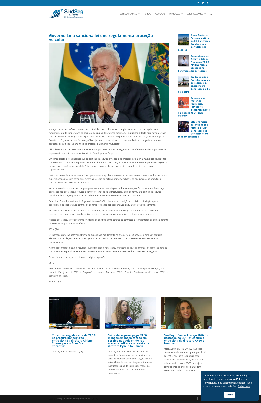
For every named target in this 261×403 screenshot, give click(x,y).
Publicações (174, 14)
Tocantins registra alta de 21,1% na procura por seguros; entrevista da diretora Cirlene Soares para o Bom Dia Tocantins (74, 340)
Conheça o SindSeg (128, 14)
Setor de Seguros (195, 14)
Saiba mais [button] (244, 386)
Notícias (147, 14)
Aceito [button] (229, 394)
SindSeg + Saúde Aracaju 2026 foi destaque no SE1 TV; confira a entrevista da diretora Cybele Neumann (186, 339)
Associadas (160, 14)
